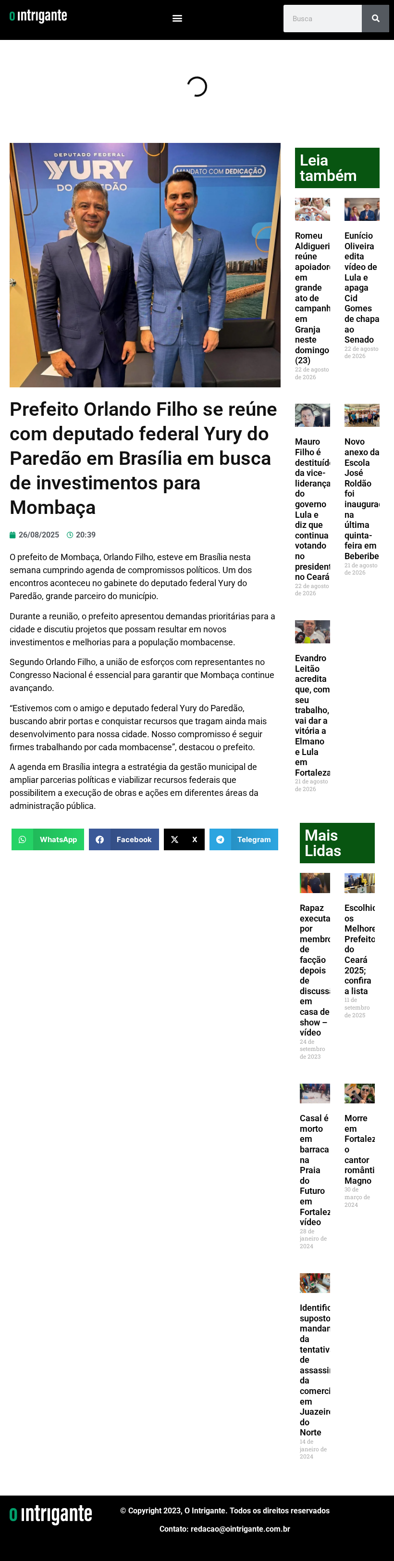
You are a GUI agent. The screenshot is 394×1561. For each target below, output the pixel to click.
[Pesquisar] (375, 18)
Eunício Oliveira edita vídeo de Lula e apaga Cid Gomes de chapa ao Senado (362, 287)
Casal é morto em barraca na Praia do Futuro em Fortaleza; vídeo (319, 1170)
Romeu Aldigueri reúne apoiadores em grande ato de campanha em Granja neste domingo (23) (316, 297)
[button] (177, 18)
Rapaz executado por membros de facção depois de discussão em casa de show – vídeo (320, 970)
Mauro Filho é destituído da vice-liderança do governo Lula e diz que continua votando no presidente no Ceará (315, 509)
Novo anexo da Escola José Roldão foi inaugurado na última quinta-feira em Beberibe (366, 498)
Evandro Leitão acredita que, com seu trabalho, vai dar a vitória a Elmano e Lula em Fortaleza (313, 715)
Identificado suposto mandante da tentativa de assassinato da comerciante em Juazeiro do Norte (324, 1370)
